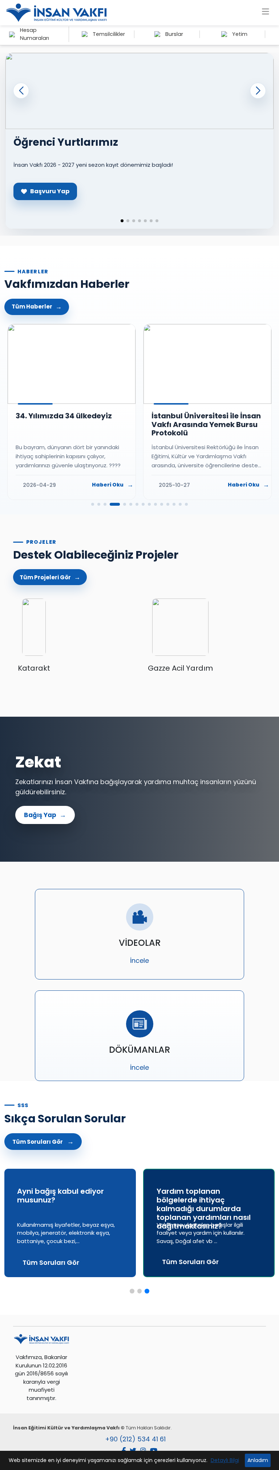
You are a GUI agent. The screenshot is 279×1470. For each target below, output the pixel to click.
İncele (139, 960)
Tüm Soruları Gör (37, 1142)
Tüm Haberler (32, 306)
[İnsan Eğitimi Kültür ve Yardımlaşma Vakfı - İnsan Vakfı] (56, 12)
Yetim (239, 34)
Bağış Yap (40, 815)
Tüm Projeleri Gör (45, 577)
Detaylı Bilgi (225, 1460)
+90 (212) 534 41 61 (135, 1439)
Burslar (174, 34)
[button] (258, 91)
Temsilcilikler (109, 34)
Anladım (257, 1460)
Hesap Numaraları (34, 34)
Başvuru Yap (49, 191)
